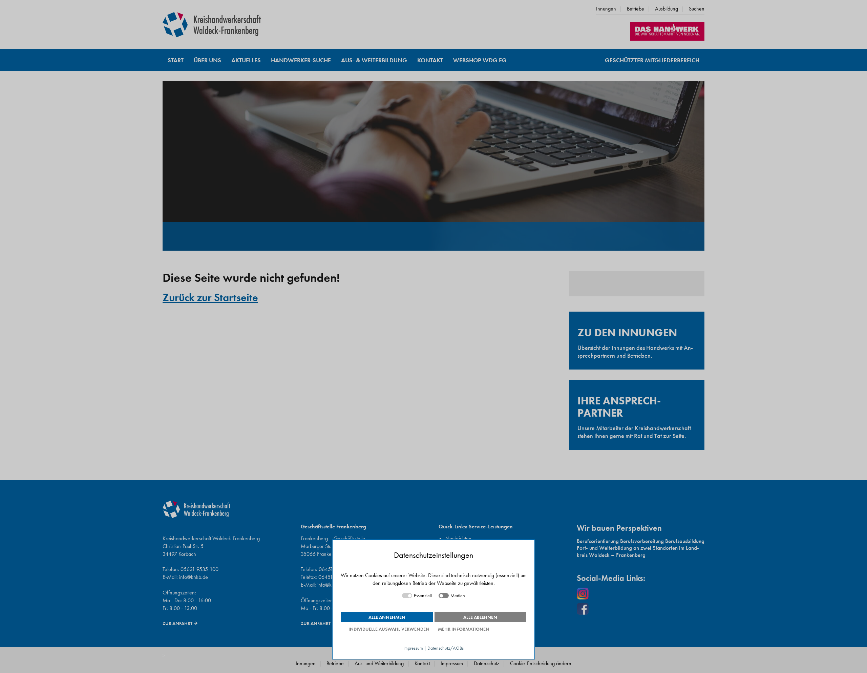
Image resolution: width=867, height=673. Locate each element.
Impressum (413, 648)
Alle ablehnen (480, 617)
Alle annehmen (386, 617)
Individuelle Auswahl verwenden (388, 629)
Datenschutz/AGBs (445, 648)
